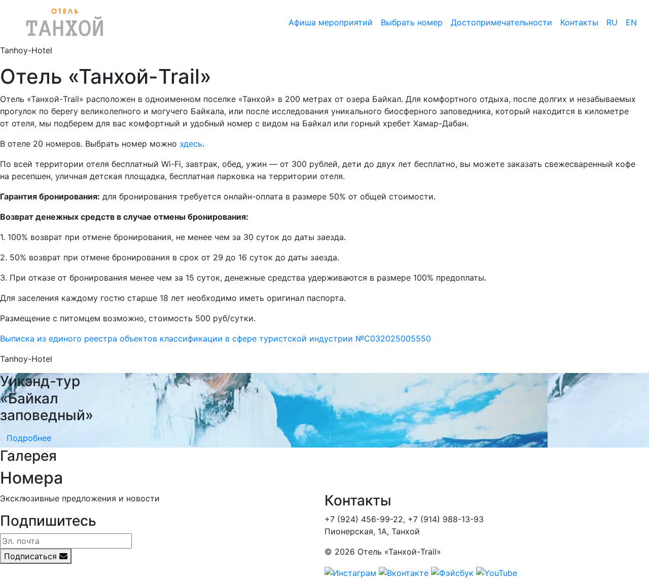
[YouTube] (496, 572)
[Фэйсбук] (452, 572)
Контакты (579, 22)
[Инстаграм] (350, 572)
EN (631, 22)
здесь (190, 144)
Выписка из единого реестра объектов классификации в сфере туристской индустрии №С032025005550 (215, 338)
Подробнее (29, 438)
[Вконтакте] (403, 572)
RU (612, 22)
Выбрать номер (412, 22)
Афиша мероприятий (331, 22)
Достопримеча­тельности (501, 22)
